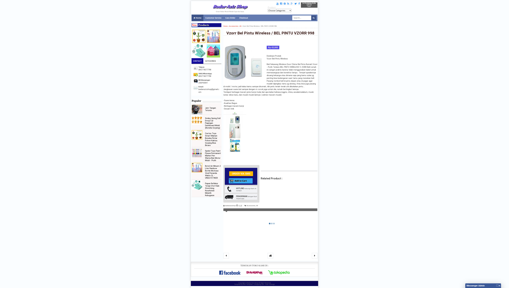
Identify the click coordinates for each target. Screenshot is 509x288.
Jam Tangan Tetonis (210, 109)
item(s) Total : (309, 4)
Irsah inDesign (270, 284)
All (257, 206)
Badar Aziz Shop (230, 6)
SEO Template (248, 284)
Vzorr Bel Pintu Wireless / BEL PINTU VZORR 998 (270, 33)
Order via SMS (241, 173)
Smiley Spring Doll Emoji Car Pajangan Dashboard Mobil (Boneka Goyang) (212, 123)
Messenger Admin (476, 285)
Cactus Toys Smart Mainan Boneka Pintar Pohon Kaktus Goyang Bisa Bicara (211, 139)
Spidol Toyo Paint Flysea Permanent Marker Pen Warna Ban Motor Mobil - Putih (213, 156)
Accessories (251, 206)
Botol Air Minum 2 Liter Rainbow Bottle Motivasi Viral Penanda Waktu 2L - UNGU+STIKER (213, 172)
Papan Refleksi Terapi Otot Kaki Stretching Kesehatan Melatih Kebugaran (212, 189)
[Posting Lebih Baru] (226, 255)
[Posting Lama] (314, 255)
